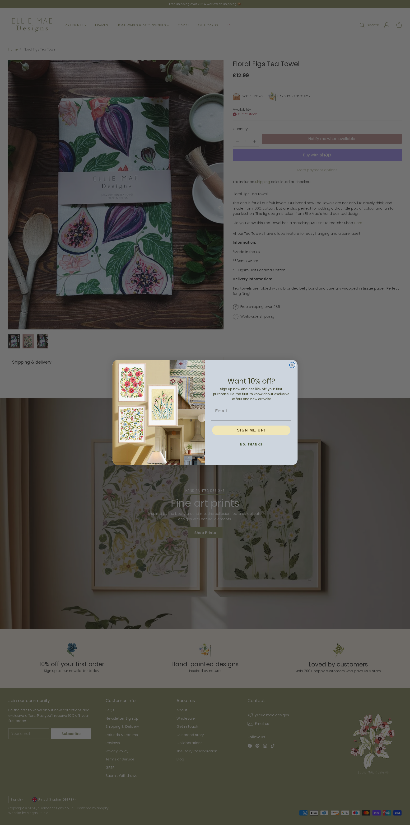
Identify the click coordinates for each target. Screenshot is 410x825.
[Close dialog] (292, 365)
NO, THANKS (251, 444)
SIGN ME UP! (251, 430)
